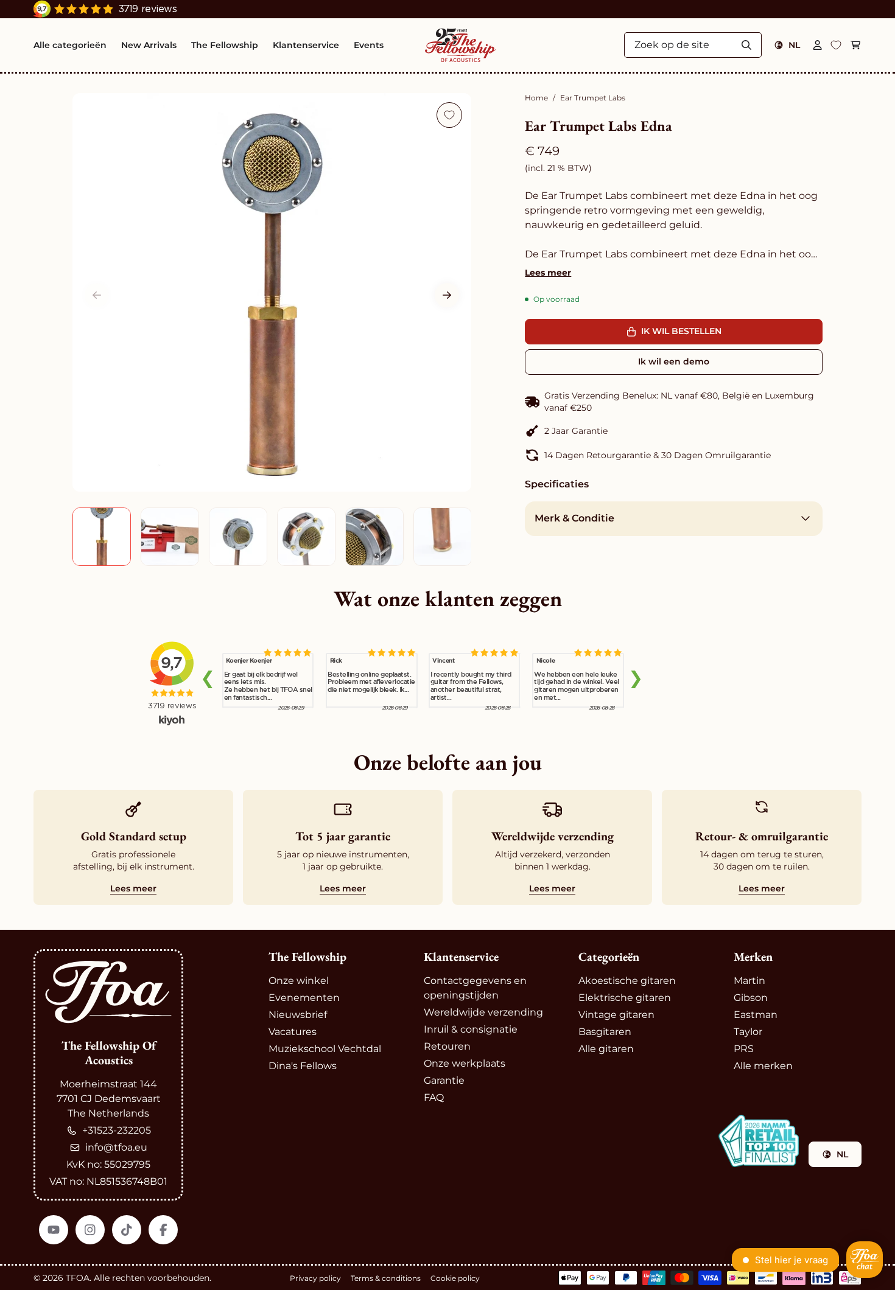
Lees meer (548, 272)
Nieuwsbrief (297, 1014)
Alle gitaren (606, 1049)
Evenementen (304, 997)
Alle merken (763, 1066)
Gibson (751, 997)
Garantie (444, 1080)
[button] (447, 295)
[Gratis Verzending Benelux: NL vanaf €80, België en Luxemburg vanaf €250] (674, 401)
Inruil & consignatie (471, 1029)
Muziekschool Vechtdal (324, 1049)
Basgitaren (604, 1031)
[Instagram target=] (90, 1230)
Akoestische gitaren (627, 980)
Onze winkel (298, 980)
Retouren (447, 1046)
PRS (744, 1049)
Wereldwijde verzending (483, 1012)
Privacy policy (315, 1278)
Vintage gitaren (616, 1014)
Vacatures (292, 1031)
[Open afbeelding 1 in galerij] (271, 292)
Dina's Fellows (302, 1066)
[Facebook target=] (163, 1230)
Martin (749, 980)
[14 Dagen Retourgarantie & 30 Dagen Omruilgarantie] (674, 455)
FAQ (434, 1097)
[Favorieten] (836, 45)
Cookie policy (455, 1278)
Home (536, 97)
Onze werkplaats (464, 1063)
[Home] (460, 45)
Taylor (748, 1031)
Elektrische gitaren (624, 997)
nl (794, 45)
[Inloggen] (818, 45)
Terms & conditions (386, 1278)
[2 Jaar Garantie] (674, 431)
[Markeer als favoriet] (449, 115)
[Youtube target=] (54, 1230)
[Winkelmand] (855, 45)
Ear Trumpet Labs (592, 97)
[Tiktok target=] (127, 1230)
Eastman (755, 1014)
